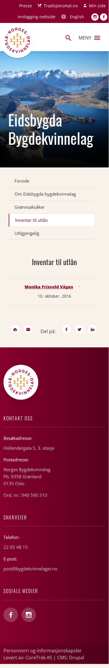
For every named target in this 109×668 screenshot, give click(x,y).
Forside (21, 181)
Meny (85, 38)
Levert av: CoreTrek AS (27, 657)
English (77, 16)
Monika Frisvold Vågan (49, 287)
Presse (25, 5)
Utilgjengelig (26, 233)
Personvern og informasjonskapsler (42, 650)
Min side (97, 5)
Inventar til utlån (31, 220)
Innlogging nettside (36, 16)
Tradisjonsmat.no (61, 5)
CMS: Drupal (70, 657)
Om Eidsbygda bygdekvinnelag (45, 194)
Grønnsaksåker (29, 207)
